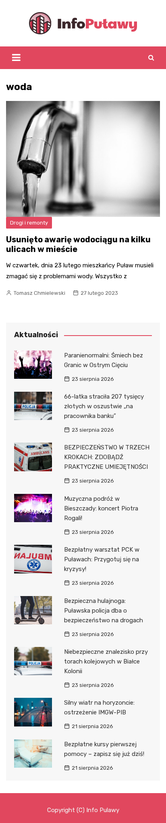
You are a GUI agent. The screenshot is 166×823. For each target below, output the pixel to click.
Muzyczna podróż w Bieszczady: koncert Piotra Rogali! (101, 508)
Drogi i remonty (29, 223)
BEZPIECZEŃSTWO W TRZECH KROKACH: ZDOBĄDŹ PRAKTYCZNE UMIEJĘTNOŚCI (106, 457)
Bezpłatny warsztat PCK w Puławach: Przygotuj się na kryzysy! (101, 559)
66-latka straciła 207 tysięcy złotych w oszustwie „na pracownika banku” (104, 406)
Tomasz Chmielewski (39, 293)
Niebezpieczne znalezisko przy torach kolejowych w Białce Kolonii (106, 661)
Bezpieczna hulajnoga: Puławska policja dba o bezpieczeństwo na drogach (103, 610)
